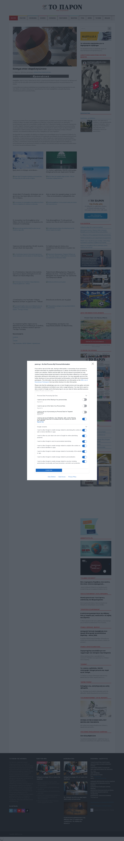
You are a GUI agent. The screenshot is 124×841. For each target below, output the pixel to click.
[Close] (93, 364)
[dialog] (62, 420)
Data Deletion (52, 476)
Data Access (62, 476)
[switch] (84, 399)
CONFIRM (49, 470)
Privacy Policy (72, 476)
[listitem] (62, 396)
